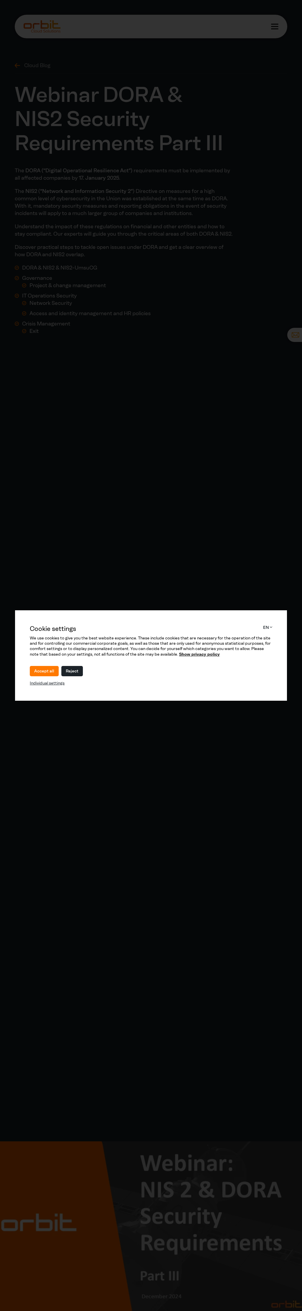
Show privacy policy (199, 654)
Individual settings (47, 683)
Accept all (44, 671)
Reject (72, 671)
